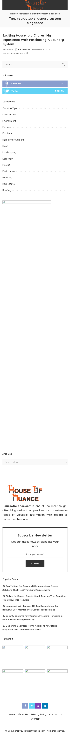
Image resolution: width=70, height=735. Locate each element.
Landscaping (9, 152)
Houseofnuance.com (16, 506)
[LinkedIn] (45, 706)
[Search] (62, 5)
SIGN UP (35, 563)
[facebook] (35, 84)
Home (13, 13)
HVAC (5, 146)
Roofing (6, 190)
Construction (9, 114)
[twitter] (35, 91)
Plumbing (7, 177)
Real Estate (8, 183)
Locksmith (7, 158)
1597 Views (7, 50)
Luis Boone (24, 50)
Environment (9, 120)
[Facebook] (25, 706)
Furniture (7, 133)
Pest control (8, 171)
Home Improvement (13, 53)
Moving (6, 164)
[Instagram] (38, 706)
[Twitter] (32, 706)
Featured (7, 127)
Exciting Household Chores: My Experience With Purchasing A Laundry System (33, 39)
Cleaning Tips (9, 108)
